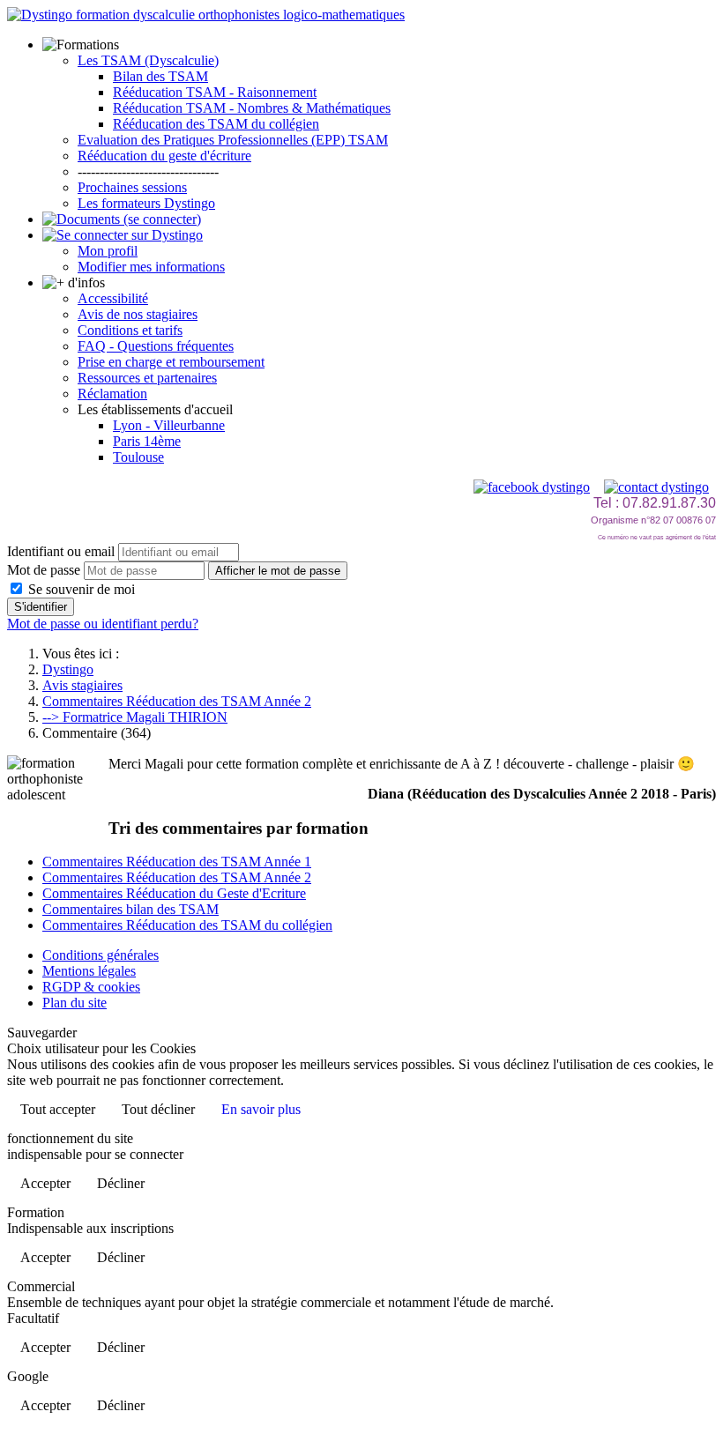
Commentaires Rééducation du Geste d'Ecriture (174, 893)
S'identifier (40, 606)
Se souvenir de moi (80, 589)
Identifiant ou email (61, 551)
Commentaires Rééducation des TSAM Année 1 (176, 861)
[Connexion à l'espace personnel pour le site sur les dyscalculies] (122, 234)
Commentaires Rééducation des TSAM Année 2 (176, 877)
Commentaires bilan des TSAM (130, 909)
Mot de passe (43, 569)
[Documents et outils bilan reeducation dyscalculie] (121, 219)
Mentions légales (89, 970)
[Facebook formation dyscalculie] (531, 486)
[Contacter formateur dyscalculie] (656, 486)
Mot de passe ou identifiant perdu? (102, 623)
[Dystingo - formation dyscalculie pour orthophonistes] (206, 14)
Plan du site (74, 1002)
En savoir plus (261, 1109)
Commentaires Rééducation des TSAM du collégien (187, 925)
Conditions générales (100, 954)
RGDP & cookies (91, 986)
